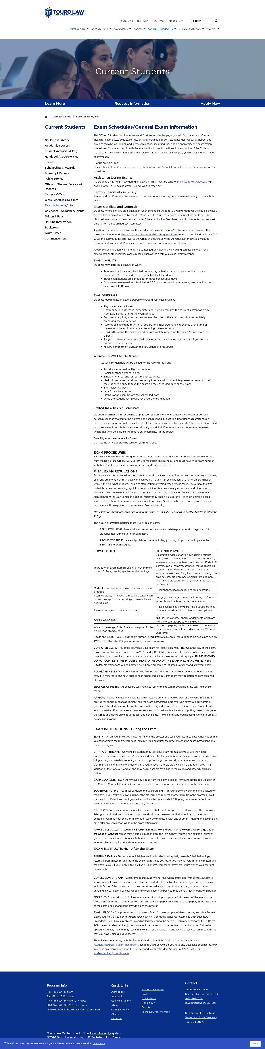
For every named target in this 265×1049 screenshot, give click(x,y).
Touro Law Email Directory (201, 1017)
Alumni (115, 1014)
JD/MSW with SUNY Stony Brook (67, 1005)
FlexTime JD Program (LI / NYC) (66, 1000)
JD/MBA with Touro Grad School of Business (73, 1009)
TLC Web (142, 21)
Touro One (126, 21)
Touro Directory (194, 1022)
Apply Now (210, 103)
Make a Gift (176, 21)
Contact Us (191, 1013)
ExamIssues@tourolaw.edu (191, 181)
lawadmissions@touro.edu (200, 1003)
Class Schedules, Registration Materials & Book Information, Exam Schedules (161, 167)
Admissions (118, 992)
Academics (118, 996)
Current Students (61, 116)
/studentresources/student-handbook (115, 944)
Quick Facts (149, 998)
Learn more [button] (99, 1043)
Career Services (120, 1009)
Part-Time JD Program (60, 996)
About (115, 1005)
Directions (209, 1013)
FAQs (145, 994)
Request (132, 103)
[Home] (46, 116)
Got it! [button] (255, 1043)
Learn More (55, 103)
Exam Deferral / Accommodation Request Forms (149, 234)
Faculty (146, 1007)
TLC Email (158, 21)
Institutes (116, 1018)
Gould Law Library (153, 989)
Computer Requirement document (132, 196)
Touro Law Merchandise (156, 1011)
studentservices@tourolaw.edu (111, 953)
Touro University (100, 1033)
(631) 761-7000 (194, 998)
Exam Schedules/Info (87, 116)
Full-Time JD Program (60, 992)
